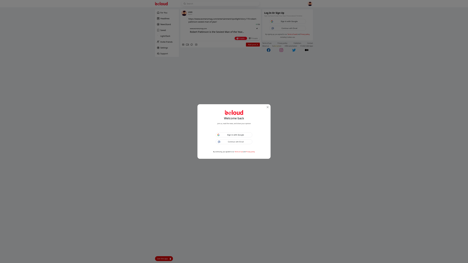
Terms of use (239, 152)
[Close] (268, 107)
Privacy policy (250, 152)
